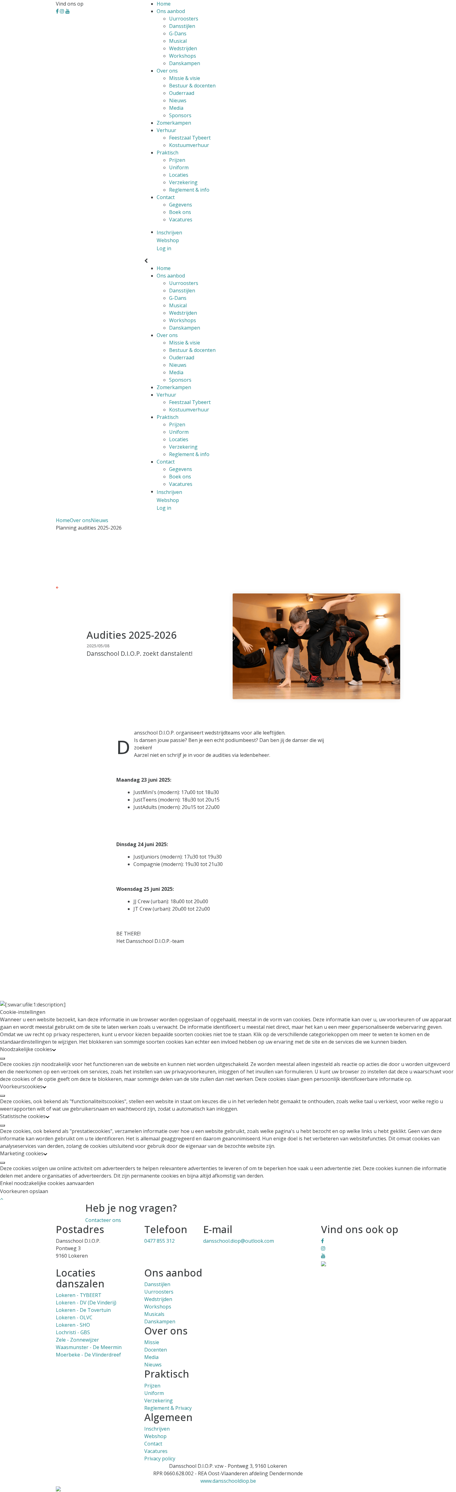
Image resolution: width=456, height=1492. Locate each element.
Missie (151, 1342)
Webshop (155, 1436)
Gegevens (180, 204)
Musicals (154, 1314)
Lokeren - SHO (73, 1324)
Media (176, 107)
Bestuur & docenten (192, 85)
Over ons (167, 70)
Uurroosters (183, 18)
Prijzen (177, 160)
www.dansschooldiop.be (228, 1480)
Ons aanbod (171, 11)
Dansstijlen (182, 26)
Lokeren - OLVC (74, 1317)
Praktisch (167, 152)
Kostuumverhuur (189, 145)
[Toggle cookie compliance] (2, 1058)
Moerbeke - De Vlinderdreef (88, 1354)
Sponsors (180, 115)
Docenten (155, 1349)
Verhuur (166, 130)
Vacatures (180, 219)
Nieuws (177, 100)
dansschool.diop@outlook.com (238, 1240)
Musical (178, 41)
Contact (166, 197)
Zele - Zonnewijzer (77, 1339)
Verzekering (183, 182)
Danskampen (184, 63)
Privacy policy (159, 1458)
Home (164, 3)
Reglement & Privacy (168, 1408)
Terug (65, 587)
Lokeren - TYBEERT (78, 1295)
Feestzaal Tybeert (190, 137)
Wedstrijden (183, 48)
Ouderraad (181, 93)
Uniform (179, 167)
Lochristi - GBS (73, 1332)
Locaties (178, 174)
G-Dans (177, 33)
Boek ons (180, 212)
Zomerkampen (174, 122)
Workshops (182, 55)
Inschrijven (157, 1428)
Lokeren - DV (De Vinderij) (86, 1302)
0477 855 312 (159, 1240)
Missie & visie (184, 78)
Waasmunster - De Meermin (89, 1347)
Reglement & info (189, 189)
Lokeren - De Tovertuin (83, 1310)
